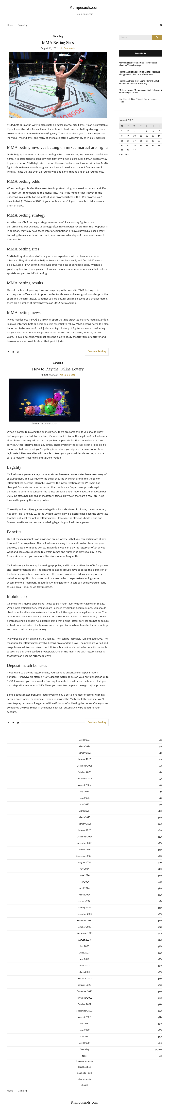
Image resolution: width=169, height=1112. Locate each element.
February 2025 (85, 824)
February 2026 (85, 753)
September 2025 (84, 779)
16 (128, 141)
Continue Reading (97, 351)
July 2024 (84, 869)
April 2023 (84, 966)
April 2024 (84, 888)
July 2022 (84, 1024)
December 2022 (84, 992)
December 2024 (84, 837)
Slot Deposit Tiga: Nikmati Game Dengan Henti (138, 100)
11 (141, 136)
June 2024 (84, 875)
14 (159, 136)
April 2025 (84, 811)
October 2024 (84, 850)
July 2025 (84, 792)
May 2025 (84, 805)
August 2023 (84, 940)
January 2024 (84, 908)
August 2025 (84, 785)
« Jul (121, 155)
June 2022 (84, 1030)
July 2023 (84, 946)
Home (10, 25)
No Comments (67, 48)
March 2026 (84, 747)
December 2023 (84, 914)
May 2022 (84, 1037)
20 (153, 141)
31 (134, 150)
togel (84, 1056)
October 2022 (84, 1004)
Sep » (126, 155)
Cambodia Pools (84, 1073)
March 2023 (84, 972)
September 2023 (84, 933)
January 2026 (84, 759)
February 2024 (85, 901)
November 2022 (84, 998)
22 (122, 146)
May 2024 (84, 882)
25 (141, 146)
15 (122, 141)
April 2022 (84, 1043)
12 (147, 136)
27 (153, 146)
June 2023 (84, 953)
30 (128, 150)
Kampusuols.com (84, 7)
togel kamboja (84, 1067)
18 (141, 141)
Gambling (22, 25)
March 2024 (84, 895)
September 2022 (84, 1011)
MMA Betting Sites (58, 42)
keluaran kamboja (84, 1061)
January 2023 (84, 985)
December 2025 (84, 766)
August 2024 (84, 863)
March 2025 (84, 817)
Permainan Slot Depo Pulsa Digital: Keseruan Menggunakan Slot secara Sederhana (139, 73)
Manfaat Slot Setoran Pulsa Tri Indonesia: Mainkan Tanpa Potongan (138, 64)
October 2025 (84, 772)
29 (122, 150)
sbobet (84, 1085)
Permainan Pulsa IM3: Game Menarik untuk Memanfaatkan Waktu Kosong (139, 82)
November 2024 (84, 843)
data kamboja (84, 1079)
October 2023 (84, 927)
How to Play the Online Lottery (58, 369)
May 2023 (84, 959)
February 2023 (85, 979)
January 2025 (84, 830)
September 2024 (84, 856)
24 (134, 146)
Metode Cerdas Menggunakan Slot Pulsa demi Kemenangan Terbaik (140, 91)
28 (159, 146)
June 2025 (84, 798)
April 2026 (84, 740)
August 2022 (84, 1017)
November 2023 (84, 921)
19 (147, 141)
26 (147, 146)
